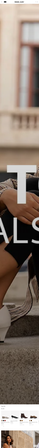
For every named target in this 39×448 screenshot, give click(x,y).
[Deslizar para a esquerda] (1, 426)
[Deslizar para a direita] (3, 426)
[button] (1, 1)
